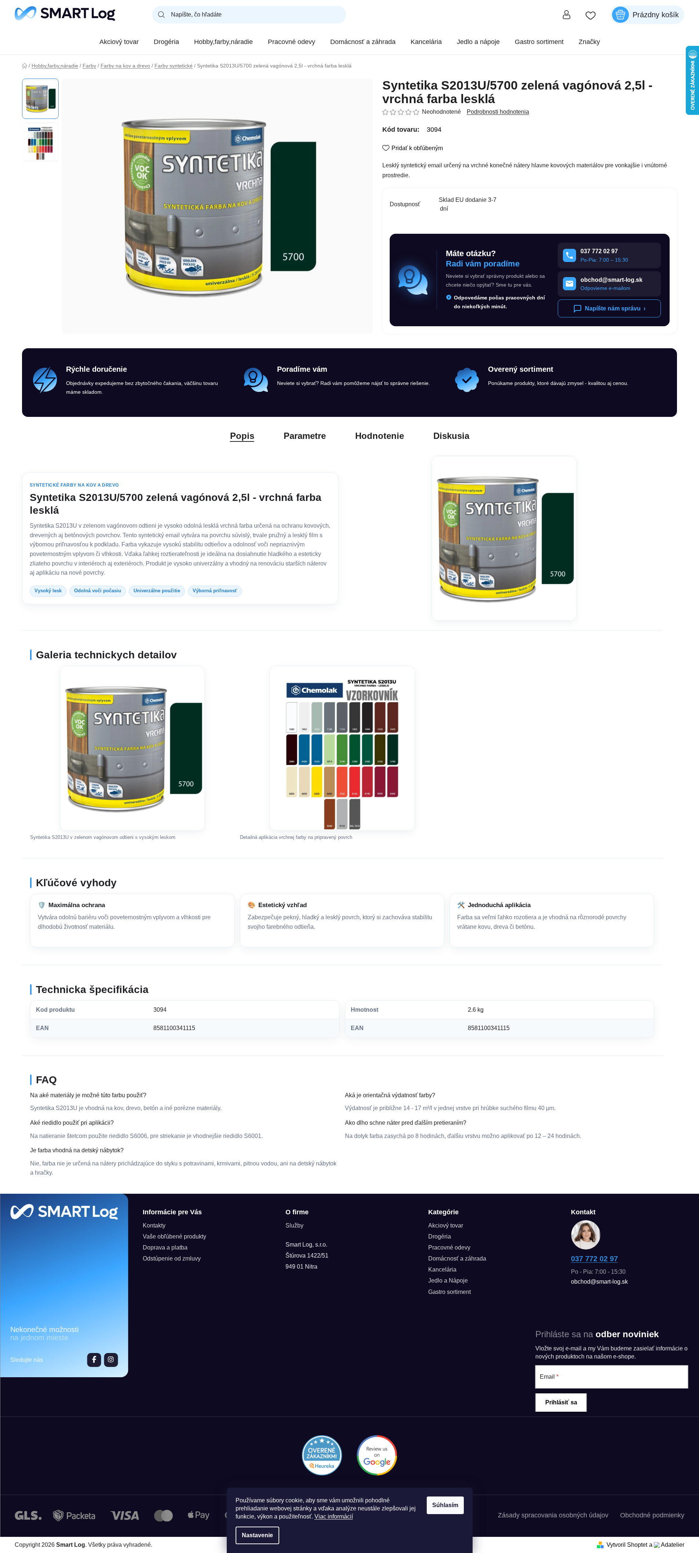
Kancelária (442, 1269)
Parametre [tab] (305, 436)
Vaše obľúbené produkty (174, 1236)
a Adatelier (666, 1545)
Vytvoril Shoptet (627, 1545)
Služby (294, 1225)
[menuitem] (119, 41)
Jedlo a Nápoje (448, 1280)
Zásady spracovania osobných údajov (553, 1515)
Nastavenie (257, 1535)
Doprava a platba (165, 1247)
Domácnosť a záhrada (457, 1258)
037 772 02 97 (594, 1259)
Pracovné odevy (449, 1247)
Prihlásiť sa (561, 1402)
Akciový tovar (445, 1225)
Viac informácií (333, 1516)
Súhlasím (445, 1505)
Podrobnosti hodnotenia (498, 112)
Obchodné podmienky (652, 1515)
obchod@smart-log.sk (599, 1282)
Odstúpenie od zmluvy (172, 1258)
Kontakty (154, 1225)
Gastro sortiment (449, 1292)
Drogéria (439, 1236)
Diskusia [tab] (451, 436)
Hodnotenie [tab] (379, 436)
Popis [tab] (242, 436)
